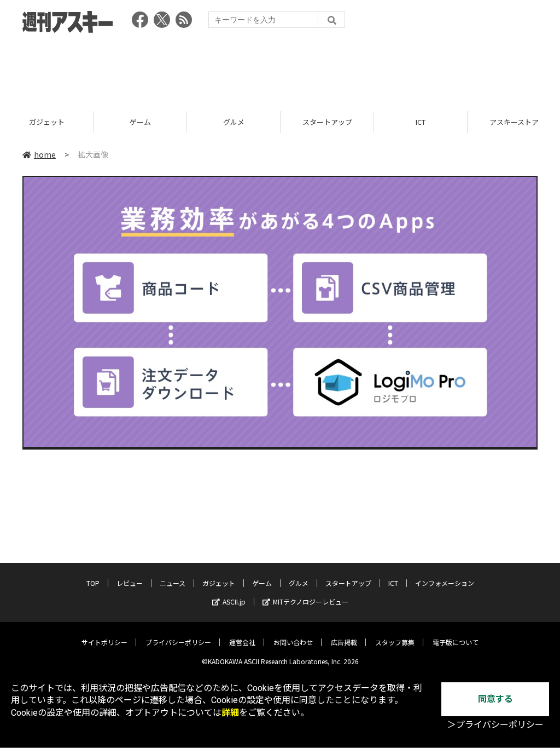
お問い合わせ (293, 642)
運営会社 (242, 642)
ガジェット (47, 122)
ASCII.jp (234, 601)
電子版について (456, 642)
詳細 (230, 712)
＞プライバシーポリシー (495, 725)
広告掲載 (344, 642)
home (45, 154)
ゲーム (140, 122)
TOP (93, 583)
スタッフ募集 (395, 642)
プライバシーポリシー (178, 642)
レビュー (129, 583)
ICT (420, 122)
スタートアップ (327, 122)
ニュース (172, 583)
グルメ (233, 122)
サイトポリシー (104, 642)
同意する (495, 699)
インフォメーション (444, 583)
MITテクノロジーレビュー (310, 601)
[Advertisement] (280, 68)
